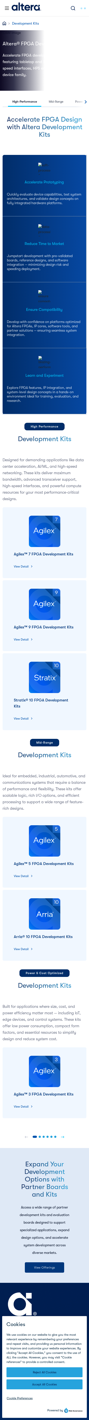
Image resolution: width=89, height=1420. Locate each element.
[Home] (26, 8)
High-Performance (24, 101)
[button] (35, 1136)
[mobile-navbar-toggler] (7, 8)
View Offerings (44, 1267)
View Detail (21, 566)
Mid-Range (56, 101)
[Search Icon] (73, 8)
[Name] (26, 1136)
